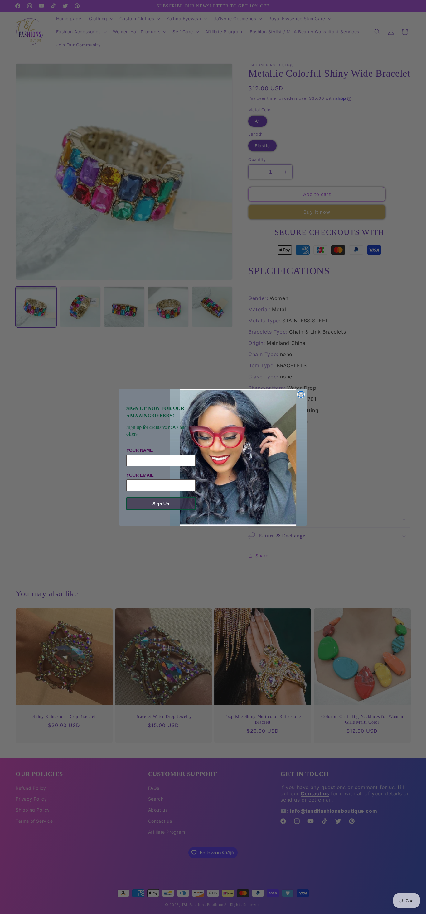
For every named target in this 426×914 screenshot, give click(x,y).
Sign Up (160, 503)
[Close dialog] (301, 394)
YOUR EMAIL (140, 475)
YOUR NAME (139, 450)
